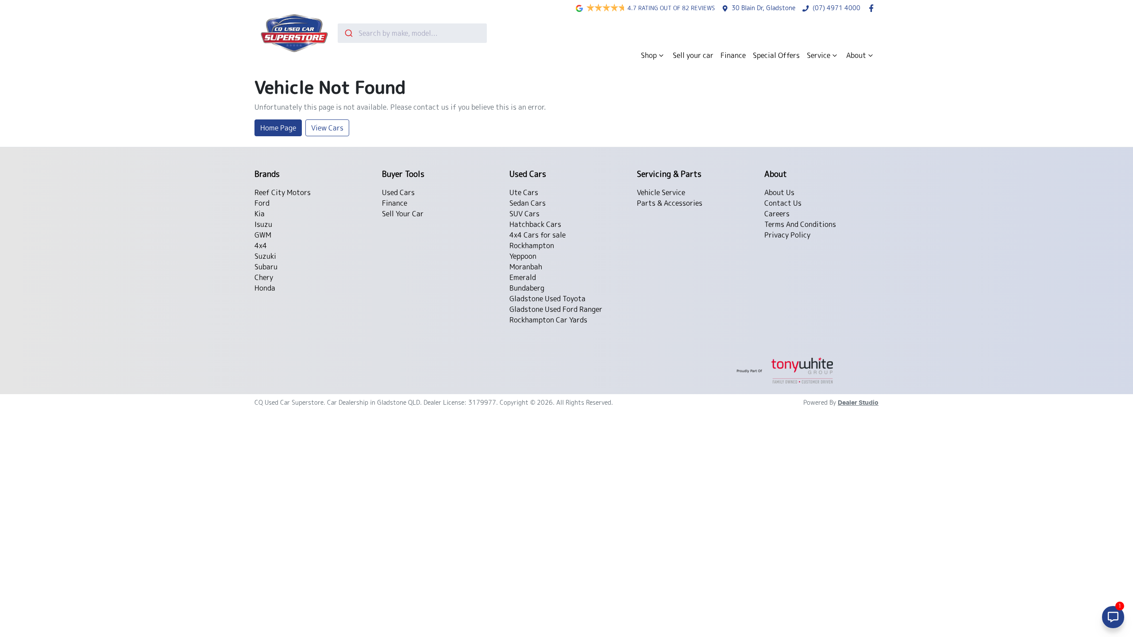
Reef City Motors (282, 192)
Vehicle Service (661, 192)
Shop (649, 55)
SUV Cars (524, 214)
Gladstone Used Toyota (547, 298)
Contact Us (783, 203)
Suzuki (265, 256)
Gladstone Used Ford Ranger (555, 309)
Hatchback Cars (535, 224)
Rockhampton (531, 245)
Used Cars (398, 192)
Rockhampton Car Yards (548, 320)
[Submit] (348, 33)
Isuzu (263, 224)
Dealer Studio (858, 403)
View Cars (327, 128)
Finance (733, 55)
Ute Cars (523, 192)
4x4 (260, 245)
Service (818, 55)
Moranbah (525, 267)
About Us (779, 192)
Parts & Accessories (669, 203)
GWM (262, 235)
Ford (262, 203)
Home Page (278, 128)
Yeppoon (522, 256)
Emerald (522, 277)
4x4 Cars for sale (537, 235)
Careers (777, 214)
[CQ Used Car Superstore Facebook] (873, 8)
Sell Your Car (403, 214)
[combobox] (412, 33)
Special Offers (776, 55)
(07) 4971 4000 (836, 8)
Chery (263, 277)
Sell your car (693, 55)
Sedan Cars (527, 203)
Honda (264, 288)
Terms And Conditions (800, 224)
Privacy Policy (787, 235)
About (856, 55)
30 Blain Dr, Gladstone (763, 8)
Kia (259, 214)
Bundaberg (526, 288)
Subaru (265, 267)
